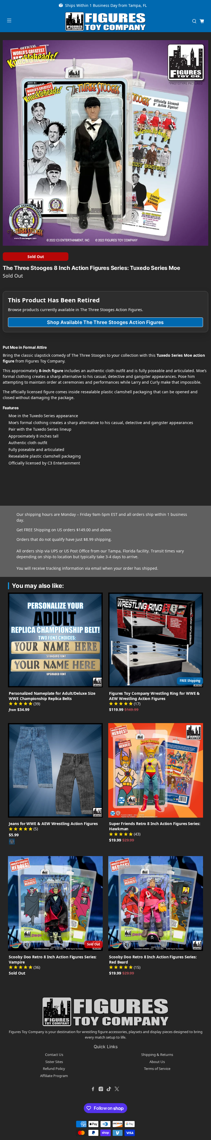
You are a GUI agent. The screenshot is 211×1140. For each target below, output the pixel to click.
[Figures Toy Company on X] (116, 1089)
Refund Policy (54, 1068)
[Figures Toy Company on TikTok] (109, 1089)
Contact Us (54, 1054)
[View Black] (11, 841)
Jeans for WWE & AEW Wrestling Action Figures (53, 823)
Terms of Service (157, 1068)
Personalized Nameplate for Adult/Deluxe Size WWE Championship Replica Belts (52, 696)
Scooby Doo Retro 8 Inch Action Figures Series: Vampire (52, 959)
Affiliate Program (54, 1075)
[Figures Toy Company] (105, 21)
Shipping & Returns (157, 1054)
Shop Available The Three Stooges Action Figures (105, 322)
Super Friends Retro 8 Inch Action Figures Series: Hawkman (154, 826)
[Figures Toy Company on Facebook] (93, 1089)
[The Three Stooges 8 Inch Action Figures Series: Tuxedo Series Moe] (105, 143)
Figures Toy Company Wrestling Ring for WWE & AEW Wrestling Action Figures (154, 696)
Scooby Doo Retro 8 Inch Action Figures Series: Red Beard (153, 959)
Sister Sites (54, 1061)
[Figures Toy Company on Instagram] (101, 1089)
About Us (157, 1061)
